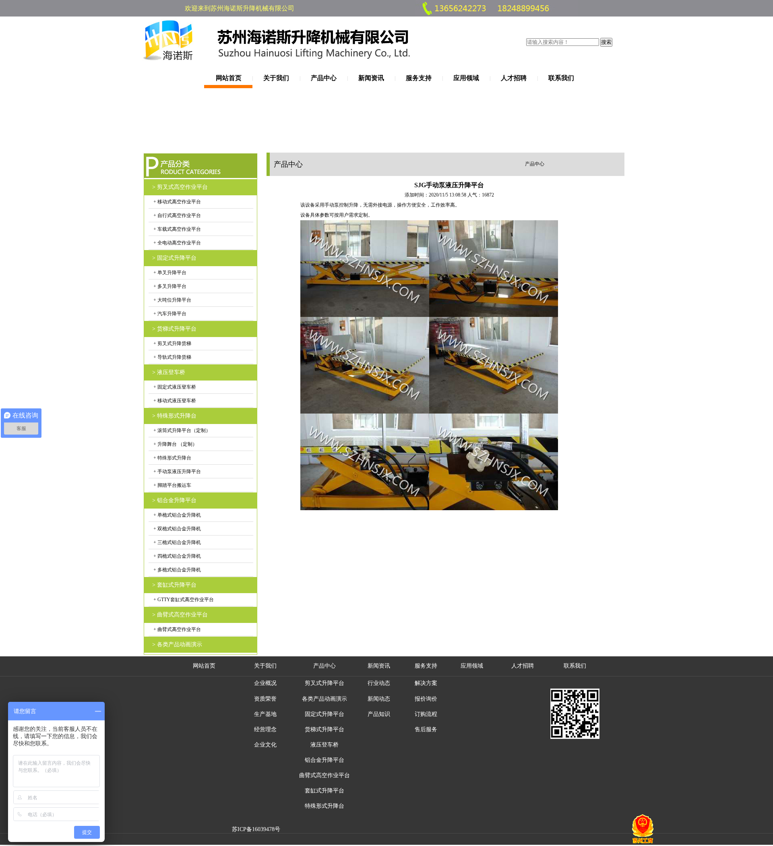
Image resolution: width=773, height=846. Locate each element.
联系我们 (561, 77)
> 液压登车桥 (168, 372)
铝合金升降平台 (324, 760)
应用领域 (466, 77)
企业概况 (265, 683)
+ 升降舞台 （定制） (174, 444)
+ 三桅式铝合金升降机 (176, 542)
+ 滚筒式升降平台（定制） (181, 430)
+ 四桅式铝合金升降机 (176, 556)
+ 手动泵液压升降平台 (176, 471)
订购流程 (426, 714)
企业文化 (265, 745)
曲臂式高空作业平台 (324, 775)
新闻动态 (379, 699)
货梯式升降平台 (324, 729)
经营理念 (265, 729)
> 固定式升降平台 (174, 258)
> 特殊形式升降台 (174, 416)
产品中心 (324, 77)
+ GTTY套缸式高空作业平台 (183, 599)
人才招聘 (514, 77)
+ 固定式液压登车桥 (174, 387)
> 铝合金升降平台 (174, 500)
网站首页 (229, 77)
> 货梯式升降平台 (174, 329)
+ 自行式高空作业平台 (176, 215)
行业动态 (379, 683)
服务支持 (419, 77)
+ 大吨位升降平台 (171, 300)
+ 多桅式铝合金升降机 (176, 570)
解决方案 (426, 683)
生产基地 (265, 714)
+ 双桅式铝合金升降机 (176, 529)
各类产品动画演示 (324, 699)
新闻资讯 (371, 77)
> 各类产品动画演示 (177, 644)
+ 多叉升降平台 (169, 286)
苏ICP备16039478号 (256, 829)
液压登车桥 (324, 745)
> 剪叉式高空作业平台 (180, 187)
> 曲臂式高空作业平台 (180, 615)
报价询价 (426, 699)
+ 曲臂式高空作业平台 (176, 629)
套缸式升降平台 (324, 791)
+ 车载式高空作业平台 (176, 229)
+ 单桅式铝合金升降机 (176, 515)
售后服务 (426, 729)
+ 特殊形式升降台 (171, 458)
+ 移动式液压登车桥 (174, 400)
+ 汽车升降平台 (169, 313)
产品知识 (379, 714)
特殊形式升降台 (324, 806)
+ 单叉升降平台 (169, 272)
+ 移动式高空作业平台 (176, 202)
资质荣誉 (265, 699)
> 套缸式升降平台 (174, 585)
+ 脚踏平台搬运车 (171, 485)
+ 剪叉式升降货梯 (171, 343)
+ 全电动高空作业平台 (176, 243)
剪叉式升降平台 (324, 683)
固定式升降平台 (324, 714)
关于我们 (276, 77)
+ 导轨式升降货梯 (171, 357)
